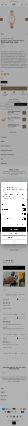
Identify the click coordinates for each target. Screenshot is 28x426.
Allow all (14, 229)
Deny (14, 241)
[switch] (24, 209)
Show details (20, 225)
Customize (13, 233)
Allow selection (14, 237)
